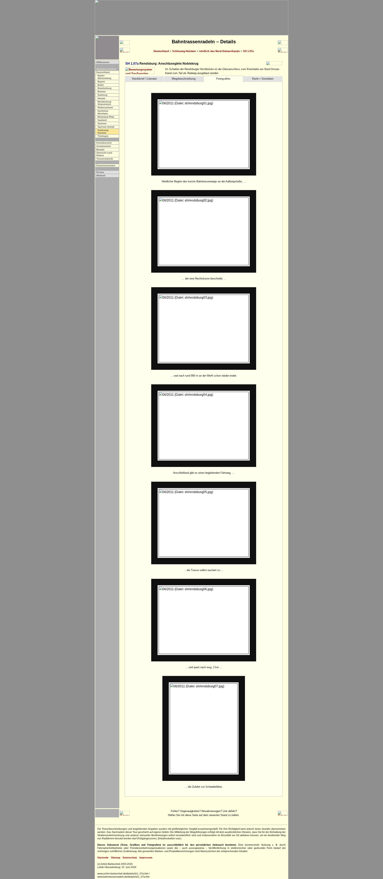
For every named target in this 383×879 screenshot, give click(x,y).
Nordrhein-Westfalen (103, 112)
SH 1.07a (248, 51)
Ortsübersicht (103, 146)
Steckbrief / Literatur (144, 78)
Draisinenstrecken (105, 165)
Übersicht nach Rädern (104, 154)
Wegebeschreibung (183, 78)
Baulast (100, 149)
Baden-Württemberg (104, 76)
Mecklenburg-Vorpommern (105, 103)
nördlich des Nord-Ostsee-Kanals (219, 51)
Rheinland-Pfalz (106, 117)
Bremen (102, 91)
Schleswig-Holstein (184, 51)
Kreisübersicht (104, 143)
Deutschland (161, 51)
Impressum (145, 857)
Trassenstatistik (104, 159)
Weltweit (100, 175)
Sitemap (115, 857)
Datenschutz (130, 857)
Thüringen (103, 136)
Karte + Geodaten (262, 78)
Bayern (101, 81)
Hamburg (102, 95)
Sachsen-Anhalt (106, 127)
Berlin (101, 85)
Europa (100, 172)
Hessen (101, 98)
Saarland (102, 120)
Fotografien (223, 78)
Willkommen (102, 62)
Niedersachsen (105, 107)
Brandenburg (105, 88)
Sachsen (102, 123)
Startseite (103, 857)
